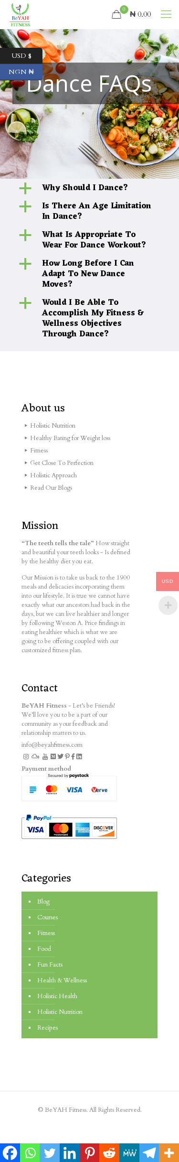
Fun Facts (50, 964)
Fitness (46, 933)
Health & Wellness (62, 980)
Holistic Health (57, 996)
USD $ (26, 54)
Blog (43, 901)
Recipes (47, 1027)
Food (44, 949)
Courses (47, 917)
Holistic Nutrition (60, 1012)
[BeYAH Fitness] (19, 14)
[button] (89, 188)
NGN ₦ (25, 70)
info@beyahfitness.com (52, 745)
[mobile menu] (166, 14)
